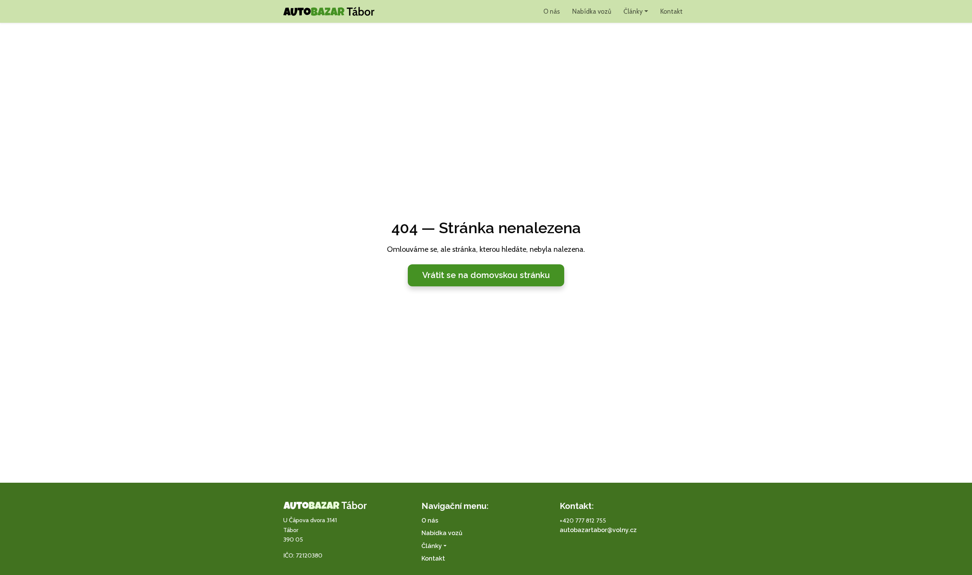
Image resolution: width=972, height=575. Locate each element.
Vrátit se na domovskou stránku (486, 275)
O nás (551, 11)
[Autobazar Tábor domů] (328, 11)
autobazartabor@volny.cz (598, 530)
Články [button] (633, 11)
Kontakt (671, 11)
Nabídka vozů (591, 11)
